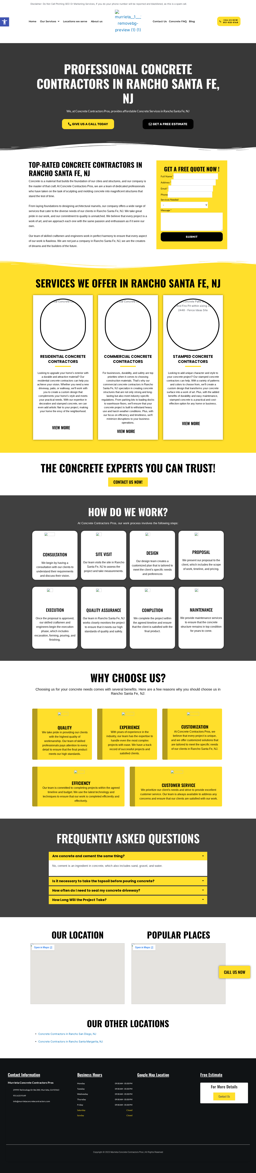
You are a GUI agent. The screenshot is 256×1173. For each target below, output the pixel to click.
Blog (192, 21)
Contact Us (160, 21)
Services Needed (170, 199)
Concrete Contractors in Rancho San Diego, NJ (67, 1034)
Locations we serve (75, 21)
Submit (192, 236)
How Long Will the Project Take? (79, 900)
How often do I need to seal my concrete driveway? (96, 890)
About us (96, 21)
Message (166, 210)
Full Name (167, 176)
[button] (4, 21)
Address (166, 182)
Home (32, 21)
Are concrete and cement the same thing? (88, 856)
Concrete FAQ (178, 21)
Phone (164, 194)
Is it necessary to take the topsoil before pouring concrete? (103, 881)
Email (164, 188)
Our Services (48, 21)
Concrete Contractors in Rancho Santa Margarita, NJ (70, 1041)
